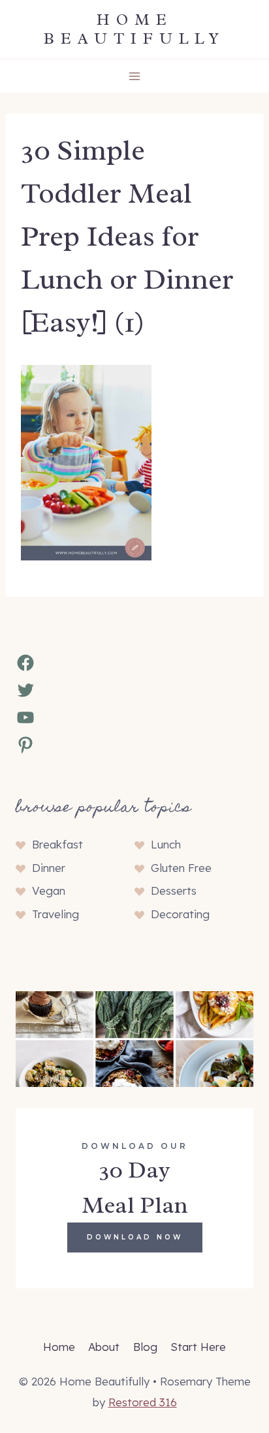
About (103, 1346)
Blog (145, 1346)
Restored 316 (142, 1402)
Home (59, 1346)
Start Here (198, 1346)
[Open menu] (135, 76)
